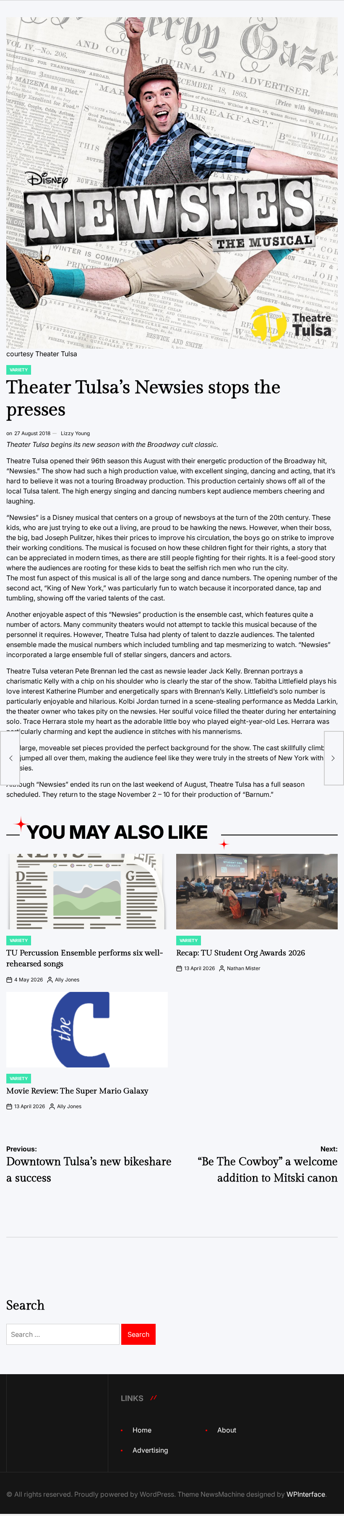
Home (142, 1430)
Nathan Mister (244, 968)
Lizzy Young (75, 433)
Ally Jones (67, 979)
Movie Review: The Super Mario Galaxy (77, 1091)
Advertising (150, 1450)
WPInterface (306, 1494)
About (226, 1430)
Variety (19, 369)
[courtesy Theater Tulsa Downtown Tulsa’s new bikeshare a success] (10, 758)
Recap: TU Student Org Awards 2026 (240, 953)
